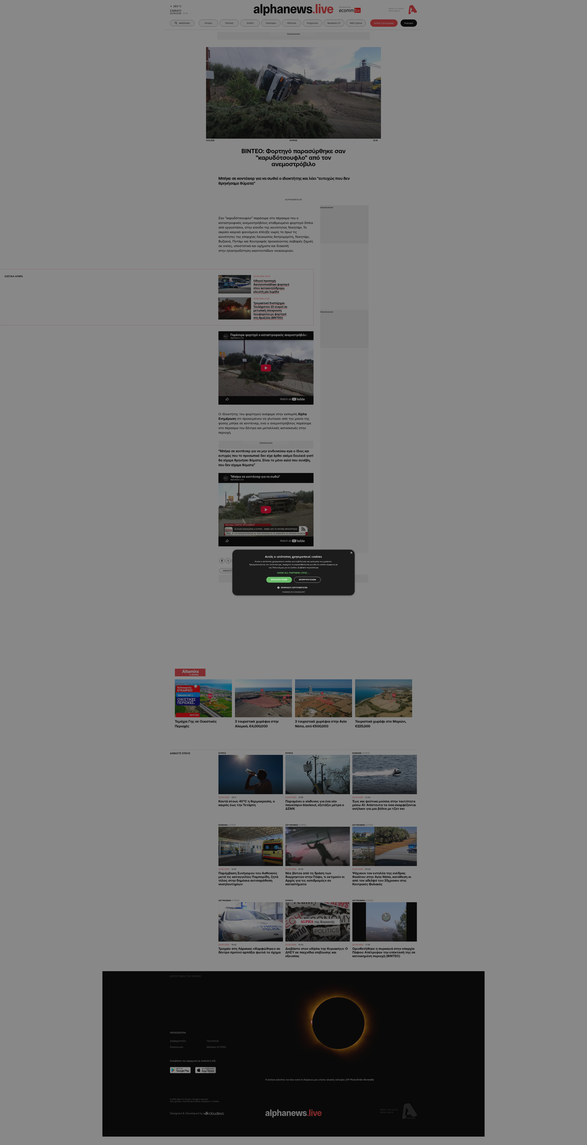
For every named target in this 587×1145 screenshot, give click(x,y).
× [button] (351, 553)
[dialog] (293, 572)
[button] (293, 572)
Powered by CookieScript (293, 592)
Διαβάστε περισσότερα (308, 567)
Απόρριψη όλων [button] (307, 579)
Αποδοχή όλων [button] (279, 579)
